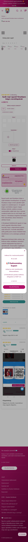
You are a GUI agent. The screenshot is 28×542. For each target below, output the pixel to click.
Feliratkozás (14, 287)
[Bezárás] (24, 250)
